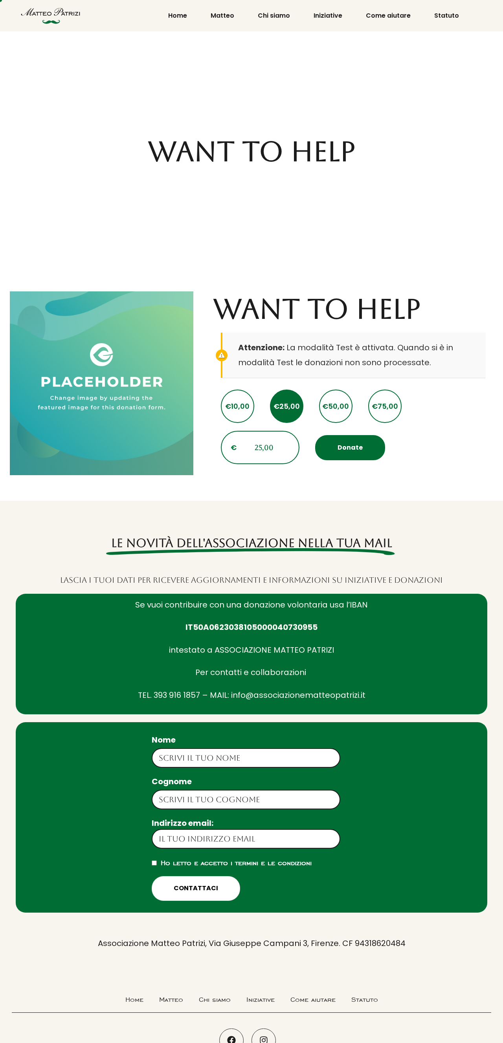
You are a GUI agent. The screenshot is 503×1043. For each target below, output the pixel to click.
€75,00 (385, 406)
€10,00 (237, 406)
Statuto (446, 15)
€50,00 (335, 406)
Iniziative (328, 15)
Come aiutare (388, 15)
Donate (350, 447)
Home (177, 15)
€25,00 (287, 406)
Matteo (222, 15)
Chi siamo (274, 15)
